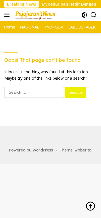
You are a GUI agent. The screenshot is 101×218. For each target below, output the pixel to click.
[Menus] (8, 15)
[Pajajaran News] (34, 15)
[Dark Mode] (84, 15)
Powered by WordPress (31, 150)
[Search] (93, 15)
